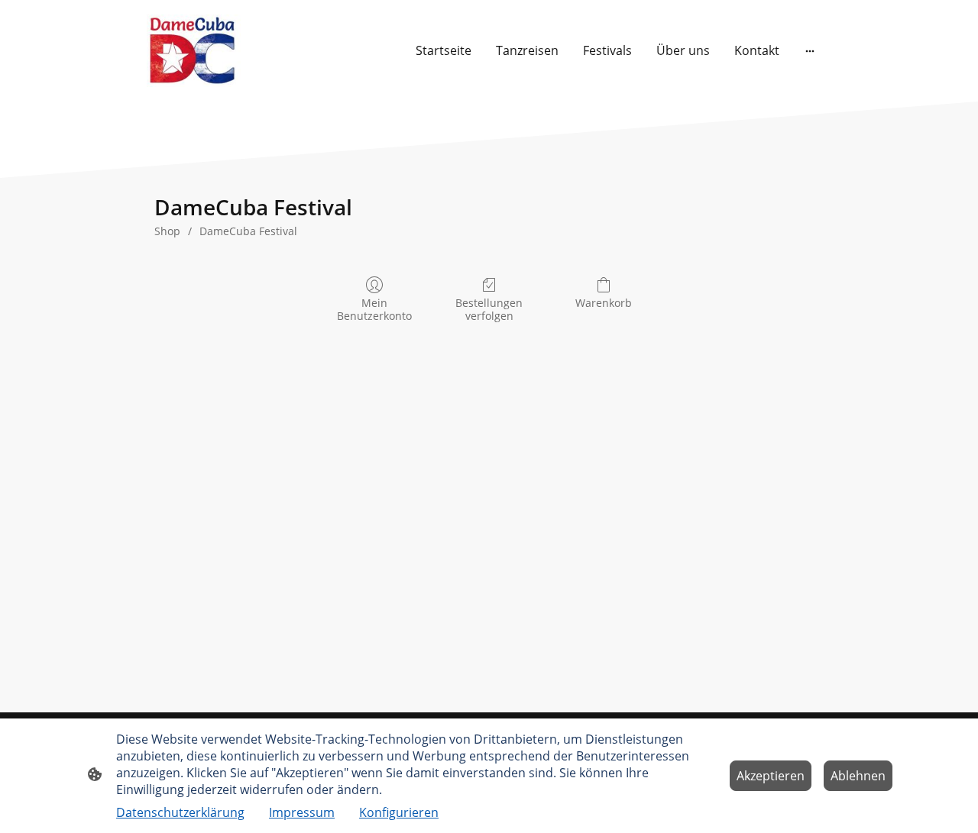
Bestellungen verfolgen (489, 309)
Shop (167, 231)
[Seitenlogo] (194, 51)
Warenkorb (603, 302)
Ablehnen (858, 775)
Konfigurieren (399, 812)
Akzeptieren (771, 775)
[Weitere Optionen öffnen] (810, 50)
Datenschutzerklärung (180, 812)
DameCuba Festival (248, 231)
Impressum (302, 812)
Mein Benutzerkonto (374, 309)
